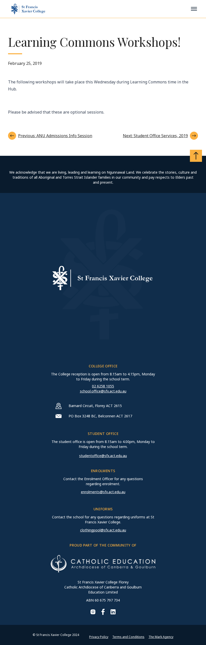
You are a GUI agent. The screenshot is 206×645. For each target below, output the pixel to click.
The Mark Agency (160, 637)
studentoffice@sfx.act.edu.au (103, 455)
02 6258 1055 (103, 386)
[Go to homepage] (28, 9)
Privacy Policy (98, 637)
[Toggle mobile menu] (194, 9)
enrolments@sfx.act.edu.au (103, 491)
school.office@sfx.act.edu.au (103, 391)
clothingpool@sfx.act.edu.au (103, 530)
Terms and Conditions (128, 637)
